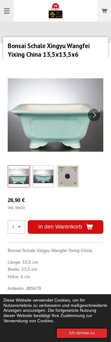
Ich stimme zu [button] (82, 333)
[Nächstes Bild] (94, 115)
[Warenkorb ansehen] (104, 11)
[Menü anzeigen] (7, 11)
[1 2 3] (16, 227)
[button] (19, 176)
